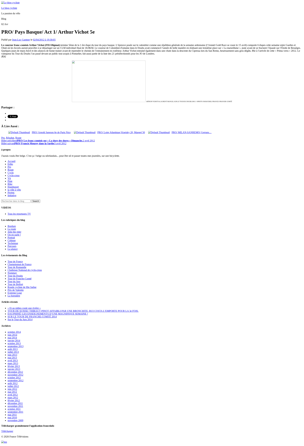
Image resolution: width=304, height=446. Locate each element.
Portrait (11, 237)
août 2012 (13, 383)
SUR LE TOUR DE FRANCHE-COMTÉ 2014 (32, 316)
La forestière (14, 295)
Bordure (12, 226)
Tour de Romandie (17, 267)
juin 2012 (12, 389)
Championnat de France (20, 264)
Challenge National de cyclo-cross (25, 270)
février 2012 (14, 400)
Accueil (11, 161)
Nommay (12, 273)
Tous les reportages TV (19, 213)
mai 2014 (12, 337)
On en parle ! (14, 234)
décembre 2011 (15, 403)
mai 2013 (12, 357)
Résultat (10, 137)
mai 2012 (12, 392)
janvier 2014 (14, 340)
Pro (3, 137)
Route (18, 137)
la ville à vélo (14, 189)
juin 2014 (12, 335)
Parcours (12, 246)
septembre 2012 (15, 380)
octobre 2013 (14, 343)
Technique (13, 243)
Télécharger (7, 431)
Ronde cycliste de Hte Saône (22, 287)
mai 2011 (12, 414)
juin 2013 (12, 354)
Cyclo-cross (13, 175)
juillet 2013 (13, 352)
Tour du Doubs (15, 275)
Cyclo (11, 172)
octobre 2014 (14, 332)
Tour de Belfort (15, 284)
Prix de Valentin (16, 290)
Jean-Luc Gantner (21, 39)
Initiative (12, 195)
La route (12, 229)
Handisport (13, 187)
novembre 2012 (15, 374)
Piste (10, 181)
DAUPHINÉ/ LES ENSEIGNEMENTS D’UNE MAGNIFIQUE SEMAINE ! (48, 313)
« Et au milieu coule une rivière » (24, 308)
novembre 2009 (15, 420)
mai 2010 (12, 417)
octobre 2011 (14, 409)
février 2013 (14, 366)
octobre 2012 (14, 377)
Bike (10, 184)
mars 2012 (13, 397)
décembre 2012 (15, 372)
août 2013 (13, 349)
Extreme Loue (15, 293)
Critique (12, 240)
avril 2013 (13, 360)
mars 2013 (13, 363)
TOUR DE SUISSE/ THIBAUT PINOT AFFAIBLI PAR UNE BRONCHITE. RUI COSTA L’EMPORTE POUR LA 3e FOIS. (73, 311)
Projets (11, 192)
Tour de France (15, 261)
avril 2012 (13, 394)
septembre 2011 (15, 412)
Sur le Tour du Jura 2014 (20, 319)
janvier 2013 (14, 369)
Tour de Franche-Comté (20, 278)
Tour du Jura (14, 281)
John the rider (14, 232)
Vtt (9, 178)
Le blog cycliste (9, 8)
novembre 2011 (15, 406)
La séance (13, 249)
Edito (10, 164)
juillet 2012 (13, 386)
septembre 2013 (15, 346)
